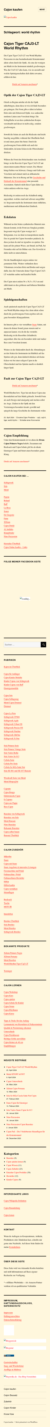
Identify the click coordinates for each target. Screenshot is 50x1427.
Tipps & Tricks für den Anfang (16, 1020)
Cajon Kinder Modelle (13, 677)
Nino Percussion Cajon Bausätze (19, 1124)
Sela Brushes (9, 924)
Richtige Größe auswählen (14, 1038)
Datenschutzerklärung (13, 1319)
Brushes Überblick (11, 921)
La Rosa (7, 507)
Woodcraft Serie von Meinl (15, 777)
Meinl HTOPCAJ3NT (15, 1074)
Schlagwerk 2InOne (12, 734)
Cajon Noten (9, 1006)
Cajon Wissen (12, 1165)
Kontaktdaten (14, 1247)
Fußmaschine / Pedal (12, 874)
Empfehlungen (10, 1045)
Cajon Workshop (11, 992)
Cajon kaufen (13, 9)
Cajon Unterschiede (14, 1081)
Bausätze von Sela (11, 817)
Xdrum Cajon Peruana (15, 1088)
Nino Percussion (10, 536)
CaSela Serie (9, 760)
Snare (34, 324)
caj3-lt (43, 417)
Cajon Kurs (8, 995)
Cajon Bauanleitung (12, 1207)
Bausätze (10, 1158)
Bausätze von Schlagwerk (14, 813)
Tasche (6, 903)
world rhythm (12, 420)
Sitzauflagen (9, 892)
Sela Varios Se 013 (11, 756)
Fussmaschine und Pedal (14, 870)
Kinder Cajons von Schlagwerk (16, 681)
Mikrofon (7, 856)
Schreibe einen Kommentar (30, 420)
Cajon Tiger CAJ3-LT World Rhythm (21, 45)
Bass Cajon (8, 806)
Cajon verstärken (10, 888)
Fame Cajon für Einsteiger (17, 1102)
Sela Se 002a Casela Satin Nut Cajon (21, 1095)
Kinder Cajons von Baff (13, 684)
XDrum (7, 522)
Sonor (6, 511)
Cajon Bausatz (10, 1395)
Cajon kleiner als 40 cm (13, 1042)
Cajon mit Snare (10, 863)
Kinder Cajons (12, 1179)
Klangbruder (9, 532)
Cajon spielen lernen (14, 1161)
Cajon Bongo (9, 792)
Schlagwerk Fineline (12, 731)
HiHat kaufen (9, 885)
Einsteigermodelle (11, 688)
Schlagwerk (8, 482)
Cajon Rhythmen (11, 1010)
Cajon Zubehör (12, 1168)
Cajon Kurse (9, 1013)
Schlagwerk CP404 (12, 716)
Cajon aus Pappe (10, 803)
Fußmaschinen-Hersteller (14, 878)
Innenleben (8, 913)
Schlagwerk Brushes (12, 931)
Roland (7, 500)
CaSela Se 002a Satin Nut (14, 767)
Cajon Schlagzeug (11, 699)
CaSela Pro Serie (11, 763)
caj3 (38, 417)
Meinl (6, 489)
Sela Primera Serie (11, 745)
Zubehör (8, 1401)
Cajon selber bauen (11, 831)
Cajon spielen (9, 999)
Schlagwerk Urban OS (13, 724)
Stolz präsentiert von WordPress (26, 1422)
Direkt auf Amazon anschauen (24, 84)
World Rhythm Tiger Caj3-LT (16, 963)
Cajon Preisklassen (11, 1035)
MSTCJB (8, 906)
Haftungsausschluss (12, 1316)
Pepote (6, 496)
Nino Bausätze (10, 824)
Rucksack (8, 899)
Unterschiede (9, 1031)
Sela (5, 486)
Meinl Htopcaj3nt (11, 781)
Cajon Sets (8, 695)
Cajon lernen (9, 1215)
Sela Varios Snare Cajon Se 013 (19, 1110)
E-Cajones (8, 799)
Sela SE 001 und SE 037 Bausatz (17, 770)
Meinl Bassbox (10, 960)
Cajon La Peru (10, 713)
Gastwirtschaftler (11, 1362)
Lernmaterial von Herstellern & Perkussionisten (23, 1024)
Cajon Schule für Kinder (14, 1002)
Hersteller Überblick (12, 543)
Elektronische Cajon (12, 795)
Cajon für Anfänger (12, 673)
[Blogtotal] (25, 1348)
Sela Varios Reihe (11, 752)
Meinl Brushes (10, 928)
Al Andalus (8, 529)
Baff (5, 504)
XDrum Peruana (10, 956)
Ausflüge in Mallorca (12, 1369)
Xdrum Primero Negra (13, 953)
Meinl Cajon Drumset (12, 702)
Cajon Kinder (10, 1407)
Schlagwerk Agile (11, 720)
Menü (42, 9)
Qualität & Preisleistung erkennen (17, 1027)
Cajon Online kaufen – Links (15, 547)
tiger (5, 420)
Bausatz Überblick (11, 835)
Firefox (9, 1355)
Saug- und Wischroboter (14, 1365)
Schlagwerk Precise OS (13, 727)
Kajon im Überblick (12, 666)
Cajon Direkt (9, 525)
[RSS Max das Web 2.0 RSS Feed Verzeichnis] (25, 1330)
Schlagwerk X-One (11, 738)
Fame (6, 518)
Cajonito (7, 788)
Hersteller (10, 1176)
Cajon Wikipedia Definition (15, 1200)
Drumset (7, 706)
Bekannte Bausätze (11, 828)
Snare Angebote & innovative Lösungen (20, 867)
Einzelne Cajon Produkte (25, 417)
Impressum (8, 1312)
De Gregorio (9, 514)
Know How (9, 1414)
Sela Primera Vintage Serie (15, 749)
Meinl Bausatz (10, 821)
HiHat (6, 881)
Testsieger (8, 970)
